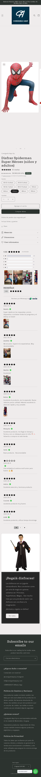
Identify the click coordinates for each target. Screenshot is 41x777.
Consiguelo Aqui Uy (18, 773)
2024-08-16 (7, 497)
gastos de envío (7, 175)
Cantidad (3, 195)
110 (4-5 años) (22, 182)
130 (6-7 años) (8, 187)
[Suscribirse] (35, 658)
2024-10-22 (7, 446)
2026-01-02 (7, 306)
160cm (5, 191)
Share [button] (5, 226)
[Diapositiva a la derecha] (25, 149)
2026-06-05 (8, 425)
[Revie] (33, 299)
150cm (34, 187)
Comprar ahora (20, 211)
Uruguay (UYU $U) (19, 766)
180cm (24, 191)
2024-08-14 (7, 481)
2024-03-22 (7, 394)
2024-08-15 (7, 463)
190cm (33, 191)
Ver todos (12, 616)
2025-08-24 (7, 337)
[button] (2, 15)
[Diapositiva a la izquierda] (16, 149)
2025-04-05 (8, 367)
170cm (15, 191)
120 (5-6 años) (8, 182)
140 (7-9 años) (22, 187)
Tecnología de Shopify (26, 773)
